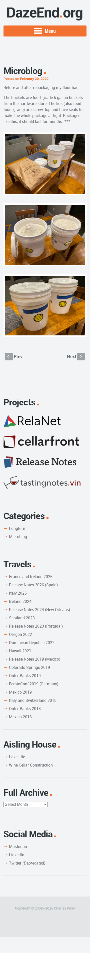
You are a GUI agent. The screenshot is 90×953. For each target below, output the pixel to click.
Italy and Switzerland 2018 (32, 700)
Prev (14, 356)
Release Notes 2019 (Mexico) (34, 659)
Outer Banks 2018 (25, 708)
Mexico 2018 (20, 717)
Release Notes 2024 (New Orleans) (39, 609)
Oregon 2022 (20, 634)
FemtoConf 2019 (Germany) (33, 684)
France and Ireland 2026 (30, 576)
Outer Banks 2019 (25, 675)
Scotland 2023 (22, 618)
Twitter (27, 863)
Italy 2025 (18, 593)
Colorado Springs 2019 (29, 667)
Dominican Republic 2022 (31, 642)
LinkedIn (16, 855)
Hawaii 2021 (20, 651)
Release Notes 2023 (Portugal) (36, 626)
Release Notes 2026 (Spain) (33, 585)
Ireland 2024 (20, 601)
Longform (17, 528)
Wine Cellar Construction (31, 765)
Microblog (18, 536)
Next (75, 356)
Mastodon (18, 846)
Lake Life (17, 757)
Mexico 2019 (20, 692)
